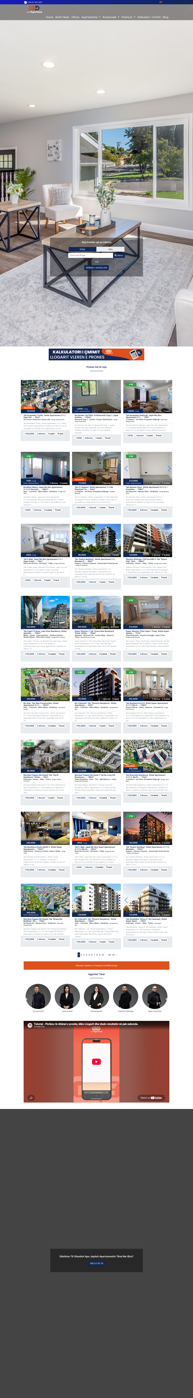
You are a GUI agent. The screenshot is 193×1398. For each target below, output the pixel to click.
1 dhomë (140, 435)
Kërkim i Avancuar (96, 267)
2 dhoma (41, 433)
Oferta (75, 17)
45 (113, 954)
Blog (165, 17)
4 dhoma (89, 438)
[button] (24, 396)
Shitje (82, 249)
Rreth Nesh (62, 17)
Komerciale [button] (110, 17)
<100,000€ (81, 582)
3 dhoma (144, 510)
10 (103, 954)
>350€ (79, 438)
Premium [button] (127, 17)
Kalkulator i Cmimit (149, 17)
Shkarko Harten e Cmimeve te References (96, 965)
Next (167, 999)
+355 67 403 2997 (34, 2)
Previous (26, 999)
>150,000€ (29, 433)
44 (109, 954)
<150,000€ (81, 507)
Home (50, 17)
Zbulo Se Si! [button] (96, 1263)
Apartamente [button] (89, 17)
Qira (110, 249)
